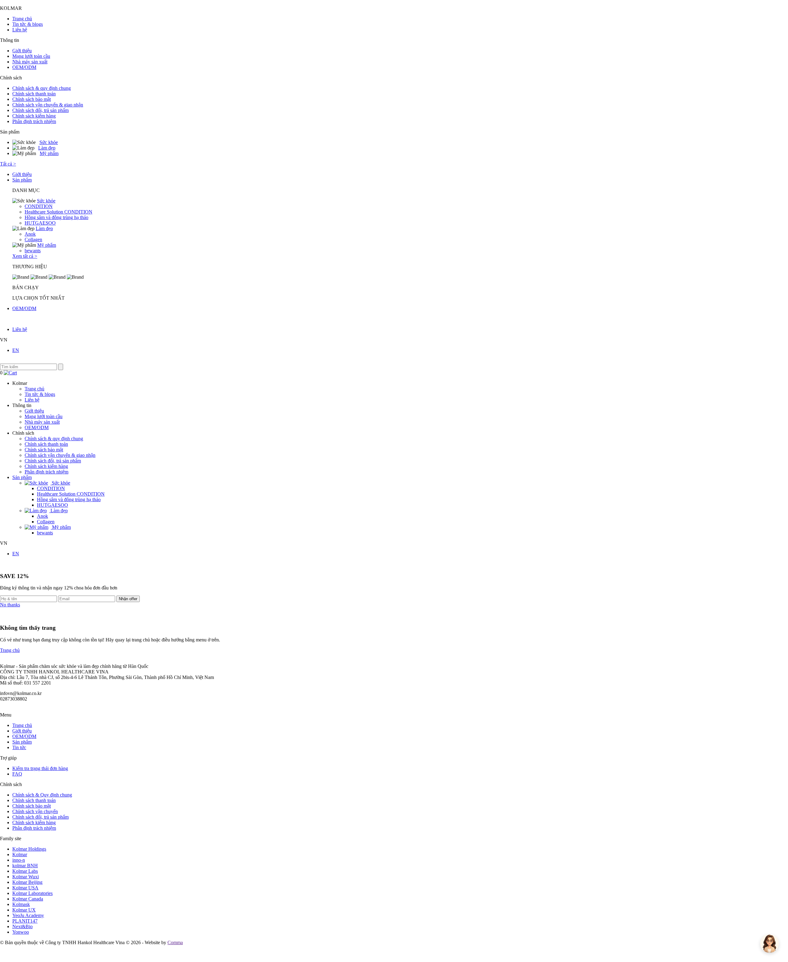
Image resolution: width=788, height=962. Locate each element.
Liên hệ (19, 29)
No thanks (10, 604)
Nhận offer (128, 599)
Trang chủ (22, 18)
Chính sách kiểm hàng (34, 115)
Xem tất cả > (24, 256)
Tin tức (19, 747)
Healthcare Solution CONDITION (58, 211)
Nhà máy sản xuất (29, 61)
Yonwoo (20, 932)
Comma (175, 942)
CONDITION (39, 206)
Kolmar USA (25, 887)
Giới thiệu (22, 50)
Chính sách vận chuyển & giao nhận (47, 104)
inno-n (18, 860)
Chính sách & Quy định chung (42, 794)
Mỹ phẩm (49, 153)
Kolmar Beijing (27, 882)
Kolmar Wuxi (25, 876)
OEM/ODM (24, 67)
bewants (33, 250)
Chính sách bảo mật (31, 99)
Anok (30, 234)
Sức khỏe (48, 142)
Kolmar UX (24, 909)
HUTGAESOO (40, 223)
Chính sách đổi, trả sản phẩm (40, 110)
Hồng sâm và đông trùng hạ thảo (56, 217)
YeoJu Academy (28, 915)
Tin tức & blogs (27, 24)
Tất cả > (8, 163)
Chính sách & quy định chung (41, 88)
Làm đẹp (46, 147)
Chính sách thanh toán (34, 93)
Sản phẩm (22, 179)
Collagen (33, 239)
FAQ (17, 773)
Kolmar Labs (25, 871)
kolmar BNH (25, 865)
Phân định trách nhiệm (34, 121)
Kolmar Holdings (29, 849)
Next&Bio (22, 926)
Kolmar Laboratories (32, 893)
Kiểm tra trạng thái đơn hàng (40, 768)
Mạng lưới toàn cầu (31, 56)
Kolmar (19, 854)
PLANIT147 (25, 921)
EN (15, 350)
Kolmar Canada (27, 898)
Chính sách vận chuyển (35, 811)
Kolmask (21, 904)
